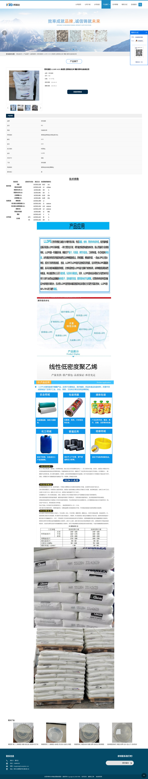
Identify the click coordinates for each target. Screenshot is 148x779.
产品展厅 (26, 54)
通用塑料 (33, 54)
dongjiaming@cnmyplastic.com (21, 766)
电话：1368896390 (15, 763)
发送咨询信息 (77, 92)
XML (79, 776)
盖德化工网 (91, 776)
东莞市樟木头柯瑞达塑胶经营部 (52, 776)
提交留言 (125, 763)
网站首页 (19, 54)
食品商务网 (99, 776)
